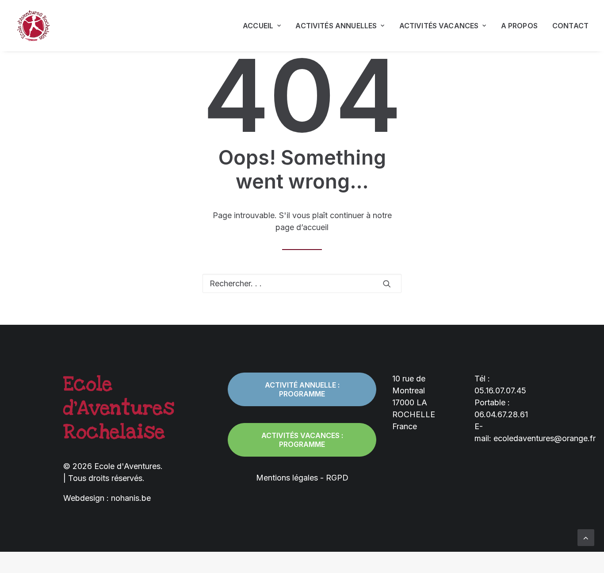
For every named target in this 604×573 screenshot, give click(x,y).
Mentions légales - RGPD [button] (302, 477)
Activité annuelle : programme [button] (303, 389)
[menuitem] (265, 25)
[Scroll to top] (585, 537)
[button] (387, 284)
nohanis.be (131, 498)
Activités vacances (439, 25)
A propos (519, 25)
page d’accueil (302, 227)
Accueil (258, 25)
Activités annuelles (336, 25)
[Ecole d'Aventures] (33, 25)
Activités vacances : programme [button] (303, 440)
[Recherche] (302, 283)
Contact (570, 25)
